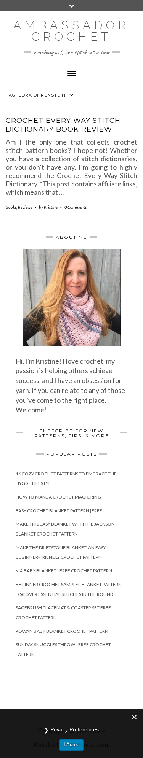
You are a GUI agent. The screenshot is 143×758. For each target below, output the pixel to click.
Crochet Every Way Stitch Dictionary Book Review (63, 124)
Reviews (25, 207)
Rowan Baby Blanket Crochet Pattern (62, 631)
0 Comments (75, 207)
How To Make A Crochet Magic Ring (58, 497)
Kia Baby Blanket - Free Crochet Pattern (64, 571)
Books (11, 207)
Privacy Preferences (74, 729)
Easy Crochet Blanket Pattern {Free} (60, 510)
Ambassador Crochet (71, 31)
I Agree (71, 744)
